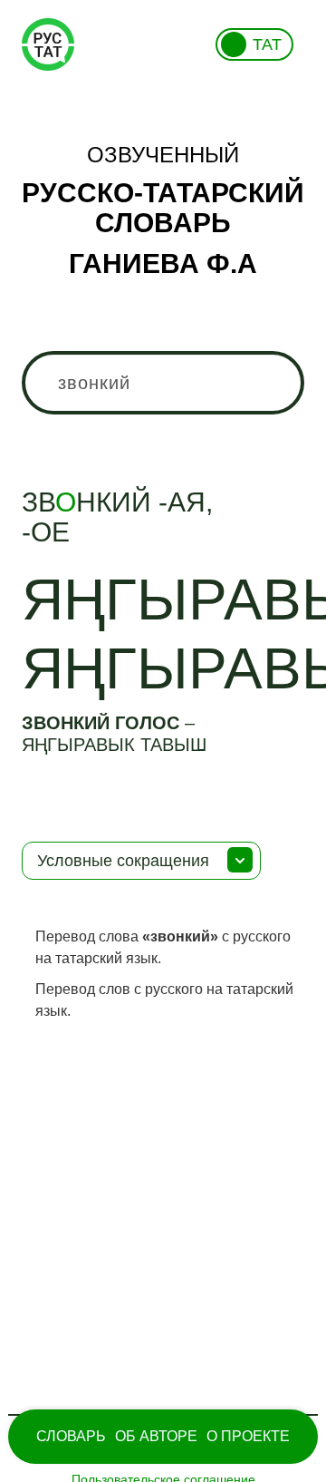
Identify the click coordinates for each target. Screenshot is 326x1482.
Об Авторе (156, 1436)
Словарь (71, 1436)
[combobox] (163, 382)
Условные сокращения (123, 861)
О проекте (248, 1436)
